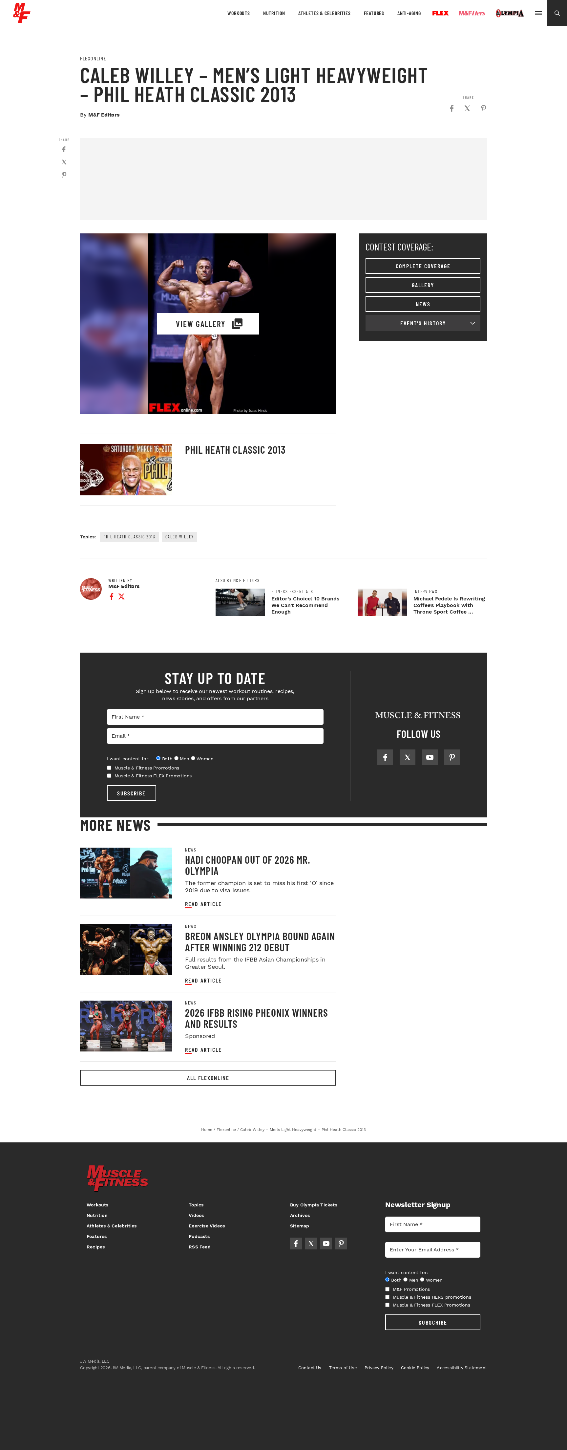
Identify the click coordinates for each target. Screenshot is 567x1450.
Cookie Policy (415, 1367)
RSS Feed (200, 1246)
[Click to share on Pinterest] (483, 108)
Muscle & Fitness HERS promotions (432, 1297)
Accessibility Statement (462, 1367)
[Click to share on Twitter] (467, 108)
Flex (441, 13)
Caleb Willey (179, 536)
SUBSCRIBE (131, 793)
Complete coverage (423, 266)
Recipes (96, 1246)
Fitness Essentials (292, 591)
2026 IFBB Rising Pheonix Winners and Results (256, 1018)
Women (205, 758)
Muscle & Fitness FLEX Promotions (153, 775)
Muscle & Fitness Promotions (147, 767)
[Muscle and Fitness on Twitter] (407, 757)
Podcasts (199, 1236)
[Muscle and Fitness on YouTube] (430, 757)
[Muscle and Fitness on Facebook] (385, 757)
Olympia (510, 13)
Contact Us (310, 1367)
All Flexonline (208, 1077)
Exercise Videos (207, 1225)
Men (184, 758)
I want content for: (128, 758)
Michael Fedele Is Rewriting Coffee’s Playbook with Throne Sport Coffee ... (449, 605)
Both (167, 758)
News (423, 304)
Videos (196, 1215)
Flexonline (93, 58)
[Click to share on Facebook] (451, 108)
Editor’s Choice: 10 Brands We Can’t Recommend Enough (305, 605)
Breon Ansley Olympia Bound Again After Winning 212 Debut (260, 941)
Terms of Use (343, 1367)
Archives (300, 1215)
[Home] (22, 21)
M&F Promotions (411, 1289)
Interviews (425, 591)
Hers (472, 13)
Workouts (238, 13)
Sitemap (299, 1225)
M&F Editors (104, 115)
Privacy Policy (379, 1367)
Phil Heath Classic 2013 (235, 449)
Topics (196, 1204)
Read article (203, 903)
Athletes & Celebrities (324, 13)
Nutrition (274, 13)
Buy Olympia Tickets (313, 1204)
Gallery (423, 285)
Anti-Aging (409, 13)
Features (374, 13)
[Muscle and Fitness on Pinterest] (452, 757)
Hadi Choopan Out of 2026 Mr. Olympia (247, 865)
